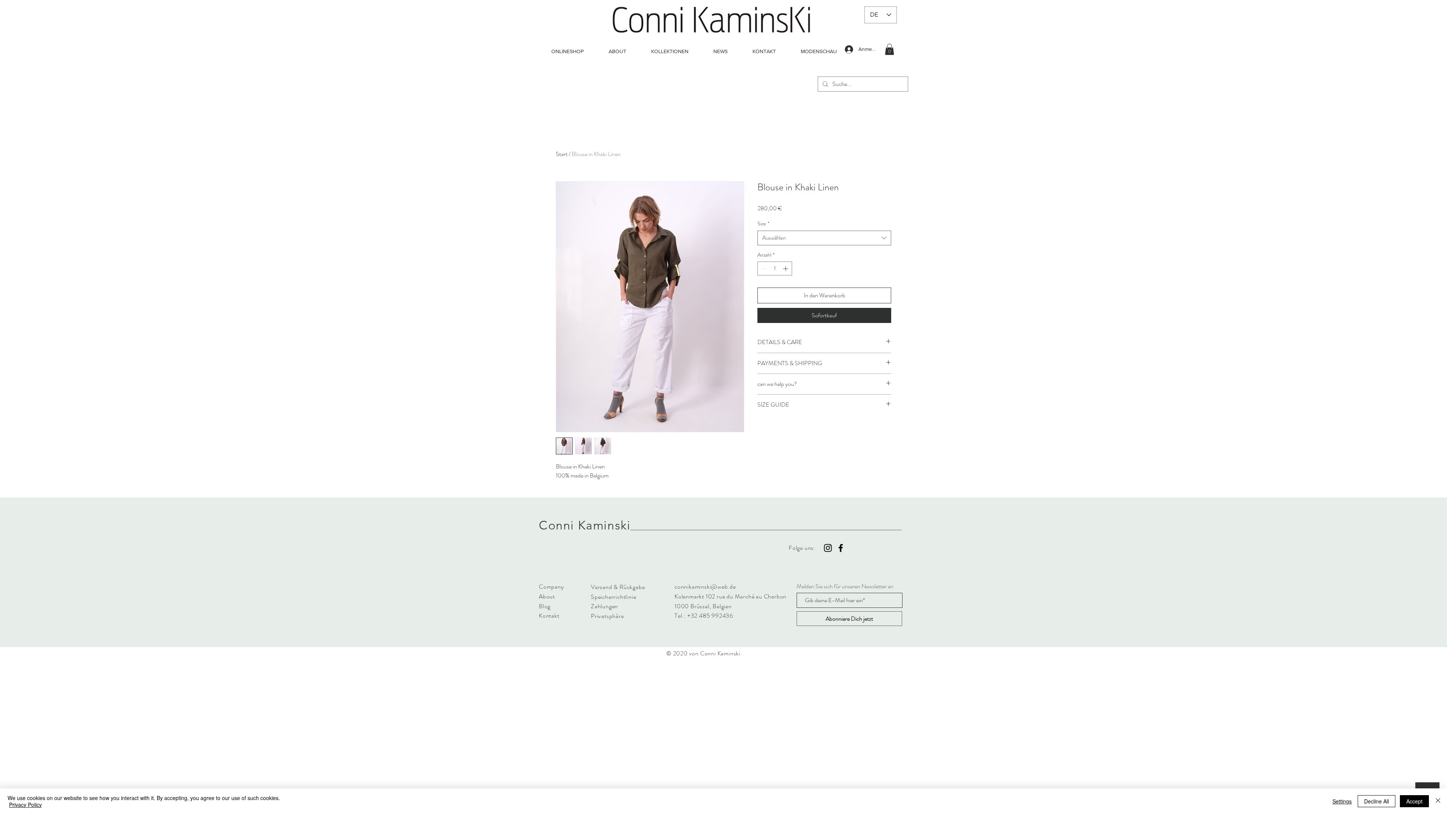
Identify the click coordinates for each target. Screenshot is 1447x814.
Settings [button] (1342, 801)
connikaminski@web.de (705, 586)
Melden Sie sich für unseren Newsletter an (845, 586)
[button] (889, 49)
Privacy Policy (25, 804)
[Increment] (786, 268)
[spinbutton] (775, 268)
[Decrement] (763, 268)
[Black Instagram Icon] (828, 548)
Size (763, 223)
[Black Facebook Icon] (840, 548)
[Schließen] (1437, 801)
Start (561, 154)
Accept (1414, 801)
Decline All (1376, 801)
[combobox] (824, 238)
